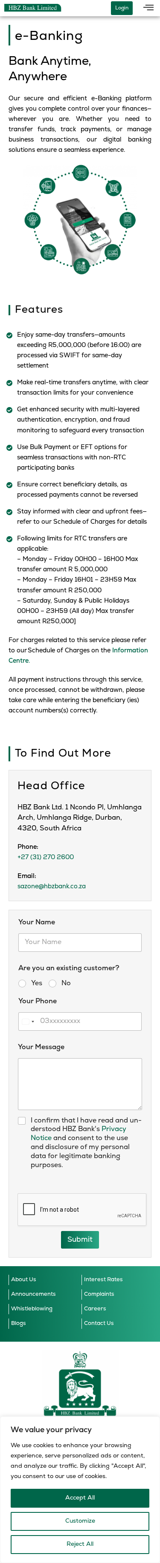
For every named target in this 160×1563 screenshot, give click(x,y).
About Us (23, 1279)
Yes (36, 983)
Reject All (80, 1544)
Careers (95, 1309)
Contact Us (99, 1323)
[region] (80, 1489)
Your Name (36, 922)
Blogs (18, 1323)
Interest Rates (103, 1279)
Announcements (33, 1294)
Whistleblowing (31, 1309)
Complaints (99, 1294)
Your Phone (37, 1001)
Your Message (41, 1047)
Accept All (80, 1498)
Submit (80, 1239)
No (66, 983)
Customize (80, 1521)
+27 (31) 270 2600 (45, 857)
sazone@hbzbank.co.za (51, 887)
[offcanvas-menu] (148, 8)
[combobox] (27, 1021)
